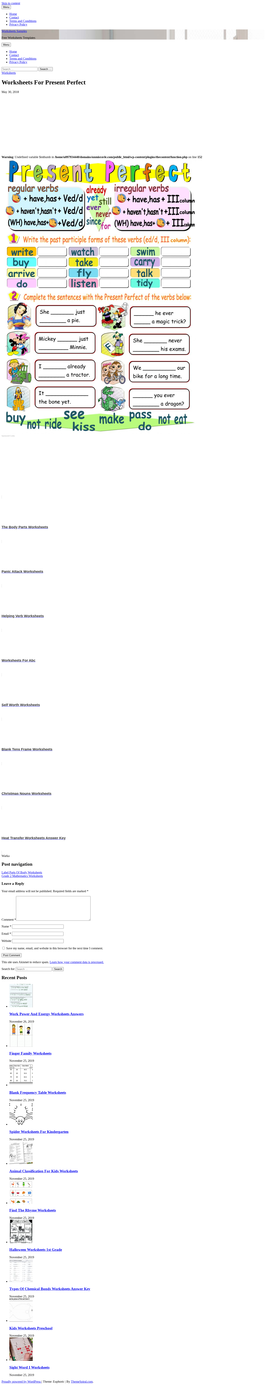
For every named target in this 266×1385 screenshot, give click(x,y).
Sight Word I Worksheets (29, 1367)
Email (6, 933)
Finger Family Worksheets (30, 1053)
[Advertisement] (118, 121)
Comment (9, 919)
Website (6, 941)
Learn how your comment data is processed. (77, 962)
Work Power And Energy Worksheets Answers (46, 1014)
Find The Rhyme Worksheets (32, 1210)
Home (13, 14)
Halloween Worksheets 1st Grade (35, 1250)
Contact (14, 17)
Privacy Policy (18, 24)
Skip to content (11, 3)
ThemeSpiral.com (82, 1381)
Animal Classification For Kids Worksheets (43, 1171)
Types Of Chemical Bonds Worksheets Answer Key (49, 1289)
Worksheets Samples (14, 31)
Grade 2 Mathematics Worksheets (22, 876)
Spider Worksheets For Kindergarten (39, 1132)
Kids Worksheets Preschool (30, 1328)
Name (6, 926)
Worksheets (9, 72)
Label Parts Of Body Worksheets (22, 872)
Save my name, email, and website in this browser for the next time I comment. (54, 948)
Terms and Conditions (22, 21)
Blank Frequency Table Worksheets (37, 1092)
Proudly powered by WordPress (21, 1381)
